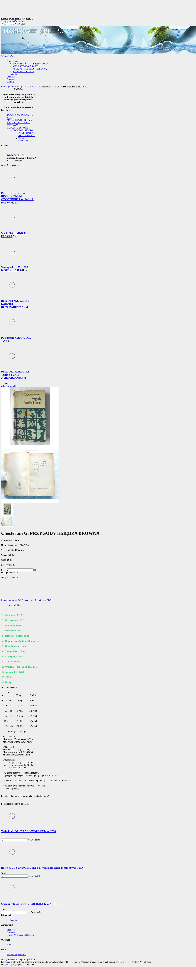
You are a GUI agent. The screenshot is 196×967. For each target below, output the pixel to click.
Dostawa (11, 79)
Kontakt (10, 82)
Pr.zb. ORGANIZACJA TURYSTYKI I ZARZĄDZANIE (15, 374)
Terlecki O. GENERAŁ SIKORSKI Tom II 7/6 (28, 831)
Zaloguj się (6, 21)
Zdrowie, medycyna (23, 139)
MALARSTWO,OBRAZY (25, 66)
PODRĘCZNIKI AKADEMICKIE (26, 134)
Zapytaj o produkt (9, 600)
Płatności (11, 76)
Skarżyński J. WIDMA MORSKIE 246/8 (14, 269)
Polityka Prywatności (16, 954)
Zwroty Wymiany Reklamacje (20, 935)
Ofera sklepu (13, 61)
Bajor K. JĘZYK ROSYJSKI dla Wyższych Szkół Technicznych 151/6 (42, 867)
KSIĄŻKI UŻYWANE (23, 71)
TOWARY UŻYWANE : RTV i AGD (30, 63)
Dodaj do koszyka (9, 572)
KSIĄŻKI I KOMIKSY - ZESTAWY (30, 69)
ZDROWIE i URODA (23, 130)
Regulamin (12, 74)
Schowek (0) (7, 56)
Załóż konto (17, 21)
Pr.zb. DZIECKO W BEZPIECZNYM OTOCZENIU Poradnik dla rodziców (17, 198)
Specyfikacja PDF (43, 600)
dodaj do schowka (9, 577)
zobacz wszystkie (9, 386)
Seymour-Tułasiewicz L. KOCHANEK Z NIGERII (31, 903)
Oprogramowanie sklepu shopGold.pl (18, 959)
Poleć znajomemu (26, 600)
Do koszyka (36, 839)
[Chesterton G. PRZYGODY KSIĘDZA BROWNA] (30, 444)
